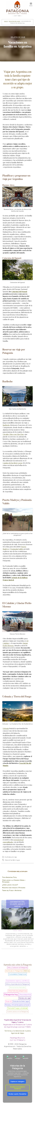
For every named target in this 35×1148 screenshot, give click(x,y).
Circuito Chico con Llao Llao (13, 434)
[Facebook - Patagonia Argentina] (9, 1058)
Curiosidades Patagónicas (17, 974)
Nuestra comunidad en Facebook (17, 1088)
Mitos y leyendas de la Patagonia (17, 984)
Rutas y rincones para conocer (17, 1005)
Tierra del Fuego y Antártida (11, 890)
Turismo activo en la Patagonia (17, 1011)
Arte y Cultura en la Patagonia (17, 967)
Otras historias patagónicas (17, 991)
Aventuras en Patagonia (14, 971)
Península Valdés (16, 549)
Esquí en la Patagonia (17, 977)
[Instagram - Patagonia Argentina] (17, 1058)
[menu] (31, 3)
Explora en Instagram (17, 1081)
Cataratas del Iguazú (19, 291)
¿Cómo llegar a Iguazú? (10, 885)
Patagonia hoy (11, 994)
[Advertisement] (17, 1128)
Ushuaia (6, 728)
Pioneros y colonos (11, 998)
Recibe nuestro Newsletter (17, 1094)
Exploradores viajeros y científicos (17, 981)
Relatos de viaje (14, 21)
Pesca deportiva (25, 994)
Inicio (6, 21)
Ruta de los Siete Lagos (12, 860)
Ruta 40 (8, 1001)
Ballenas (26, 971)
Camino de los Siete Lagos (12, 463)
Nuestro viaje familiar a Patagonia (13, 888)
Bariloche (6, 425)
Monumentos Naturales (17, 987)
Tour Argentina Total (9, 877)
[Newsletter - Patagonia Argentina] (25, 1058)
